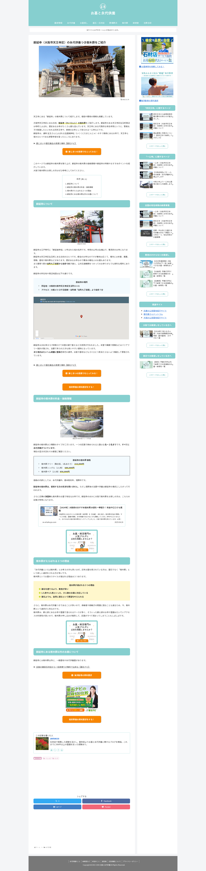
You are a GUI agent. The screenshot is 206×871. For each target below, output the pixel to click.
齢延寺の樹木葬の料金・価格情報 (80, 187)
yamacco (54, 738)
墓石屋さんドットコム (153, 314)
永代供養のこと (75, 861)
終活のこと (96, 861)
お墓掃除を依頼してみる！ (152, 66)
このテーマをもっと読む (157, 146)
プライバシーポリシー (130, 861)
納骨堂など (86, 861)
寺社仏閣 (48, 758)
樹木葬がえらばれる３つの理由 (79, 190)
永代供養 (38, 758)
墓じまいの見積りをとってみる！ (83, 151)
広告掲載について (115, 861)
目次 (78, 178)
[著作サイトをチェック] (51, 750)
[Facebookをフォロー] (58, 750)
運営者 (104, 861)
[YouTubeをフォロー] (61, 750)
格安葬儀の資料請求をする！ (82, 387)
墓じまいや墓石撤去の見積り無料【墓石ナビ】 (56, 143)
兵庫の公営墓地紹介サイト (155, 310)
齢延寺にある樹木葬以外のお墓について (82, 194)
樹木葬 (56, 758)
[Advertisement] (81, 107)
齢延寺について (73, 183)
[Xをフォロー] (55, 750)
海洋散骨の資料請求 (83, 675)
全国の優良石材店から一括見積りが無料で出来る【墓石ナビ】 (63, 666)
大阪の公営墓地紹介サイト (155, 317)
